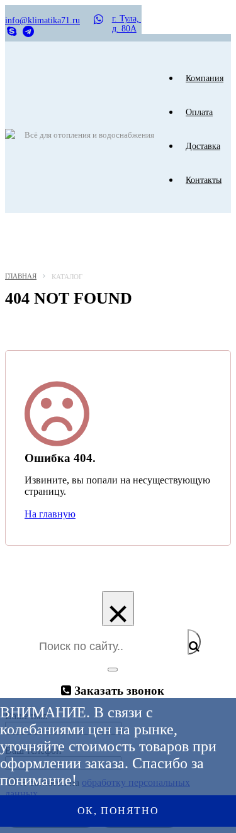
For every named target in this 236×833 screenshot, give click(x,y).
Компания (204, 78)
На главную (50, 514)
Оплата (199, 112)
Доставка (203, 146)
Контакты (204, 180)
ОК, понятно (118, 810)
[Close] (113, 669)
